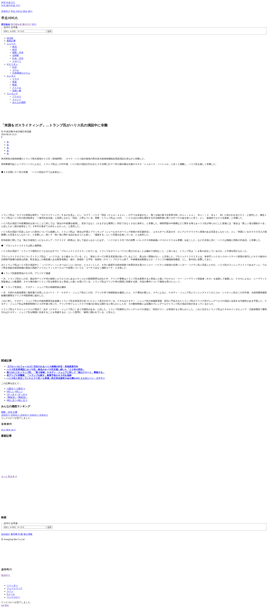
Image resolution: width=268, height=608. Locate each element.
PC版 (20, 534)
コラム (15, 70)
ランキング (12, 93)
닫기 (34, 24)
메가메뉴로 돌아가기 (21, 24)
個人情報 (27, 534)
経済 (14, 49)
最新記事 (11, 41)
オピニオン (12, 64)
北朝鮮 (15, 55)
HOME (10, 38)
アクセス (16, 96)
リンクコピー (13, 597)
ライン (10, 591)
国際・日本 (17, 52)
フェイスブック (14, 588)
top (2, 605)
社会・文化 (17, 58)
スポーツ (16, 61)
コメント (16, 99)
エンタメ (11, 76)
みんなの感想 (19, 102)
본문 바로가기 (8, 2)
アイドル (16, 87)
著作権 (14, 534)
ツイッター (12, 585)
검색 (49, 31)
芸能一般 (16, 90)
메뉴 (6, 605)
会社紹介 (5, 534)
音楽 (14, 82)
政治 (14, 46)
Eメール (11, 594)
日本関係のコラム (21, 73)
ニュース (11, 43)
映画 (14, 85)
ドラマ (15, 79)
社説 (14, 67)
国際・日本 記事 (9, 412)
